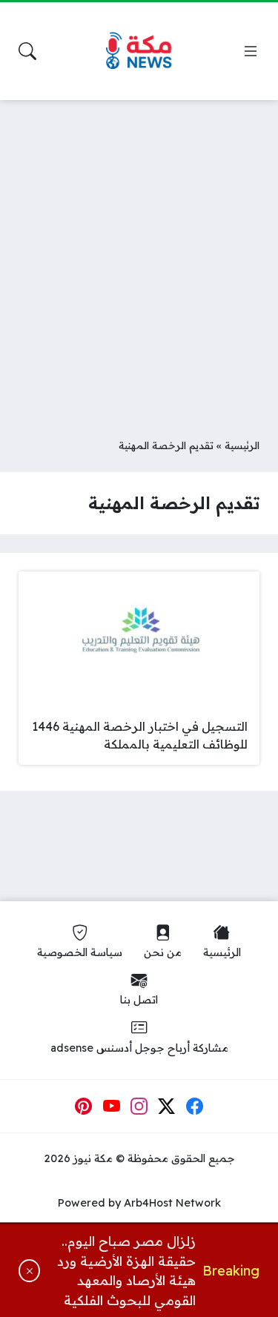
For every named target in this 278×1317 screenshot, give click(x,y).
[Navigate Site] (250, 51)
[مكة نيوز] (139, 51)
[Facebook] (195, 1106)
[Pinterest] (84, 1106)
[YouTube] (111, 1106)
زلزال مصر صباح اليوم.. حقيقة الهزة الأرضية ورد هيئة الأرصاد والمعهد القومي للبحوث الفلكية (126, 1270)
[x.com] (167, 1106)
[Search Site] (27, 51)
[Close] (29, 1270)
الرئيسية (242, 445)
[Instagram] (139, 1106)
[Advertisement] (139, 258)
